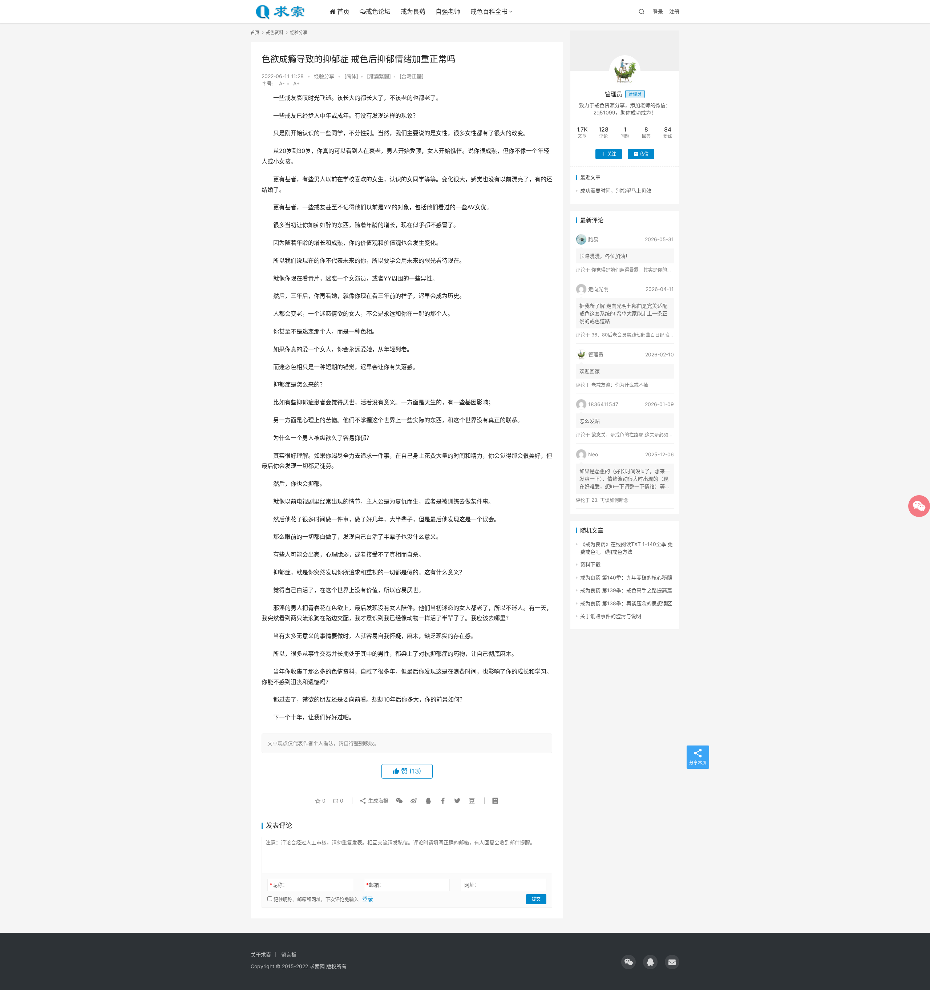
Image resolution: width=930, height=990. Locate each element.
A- (281, 83)
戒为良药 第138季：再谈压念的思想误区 (626, 603)
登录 (658, 11)
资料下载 (590, 564)
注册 (674, 11)
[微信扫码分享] (399, 800)
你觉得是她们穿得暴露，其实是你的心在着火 (638, 269)
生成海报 (377, 800)
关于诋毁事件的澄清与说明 (610, 616)
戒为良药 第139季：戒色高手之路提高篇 (626, 590)
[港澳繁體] (379, 76)
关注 (611, 154)
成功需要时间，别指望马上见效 (615, 190)
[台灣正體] (412, 76)
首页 (342, 11)
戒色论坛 (378, 11)
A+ (296, 83)
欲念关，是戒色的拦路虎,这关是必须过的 (634, 434)
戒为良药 (413, 11)
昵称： (279, 885)
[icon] (628, 962)
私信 (644, 154)
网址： (472, 885)
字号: (270, 83)
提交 (536, 899)
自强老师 (448, 11)
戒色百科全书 (489, 11)
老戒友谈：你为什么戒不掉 (619, 385)
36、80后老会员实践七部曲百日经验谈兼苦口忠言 (644, 335)
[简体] (351, 76)
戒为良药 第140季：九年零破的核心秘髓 (626, 577)
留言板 (288, 954)
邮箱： (375, 885)
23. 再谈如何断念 (609, 500)
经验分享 (324, 76)
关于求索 (261, 954)
